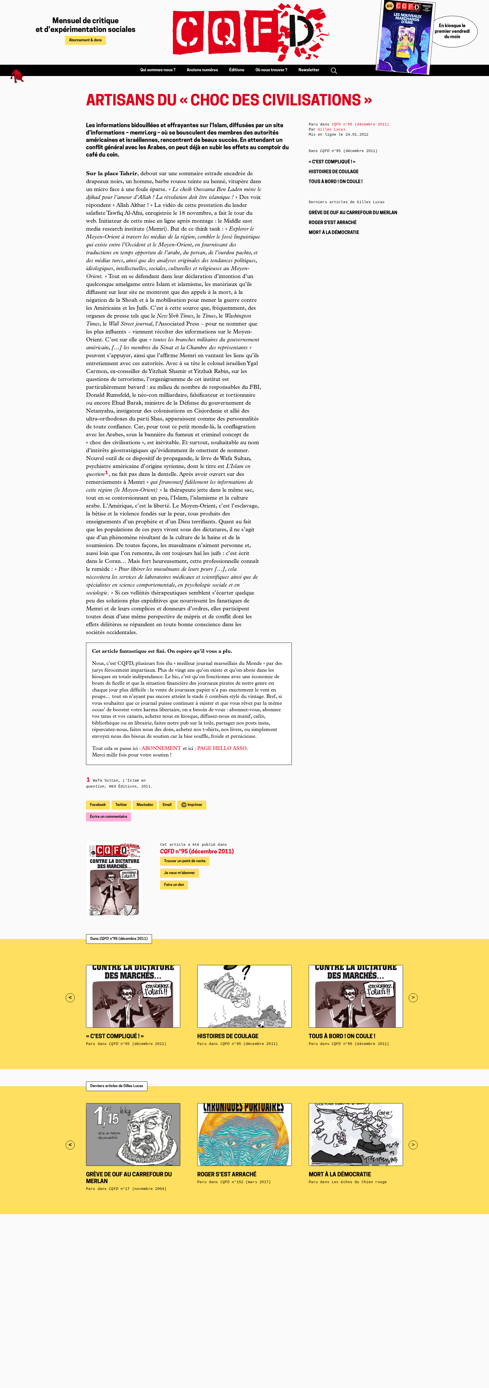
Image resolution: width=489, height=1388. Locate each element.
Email (167, 805)
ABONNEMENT (161, 748)
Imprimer (194, 805)
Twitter (121, 805)
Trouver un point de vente (184, 861)
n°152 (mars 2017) (245, 1182)
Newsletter (309, 70)
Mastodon (145, 805)
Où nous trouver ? (271, 70)
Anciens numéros (202, 70)
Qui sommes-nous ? (157, 70)
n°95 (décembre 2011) (197, 852)
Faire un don (174, 885)
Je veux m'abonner (179, 873)
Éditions (236, 70)
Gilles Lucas (332, 129)
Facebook (98, 805)
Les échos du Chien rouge (359, 1182)
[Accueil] (244, 32)
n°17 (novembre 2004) (137, 1189)
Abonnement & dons (85, 40)
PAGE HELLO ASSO (221, 748)
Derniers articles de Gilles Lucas (116, 1086)
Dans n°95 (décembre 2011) (119, 939)
